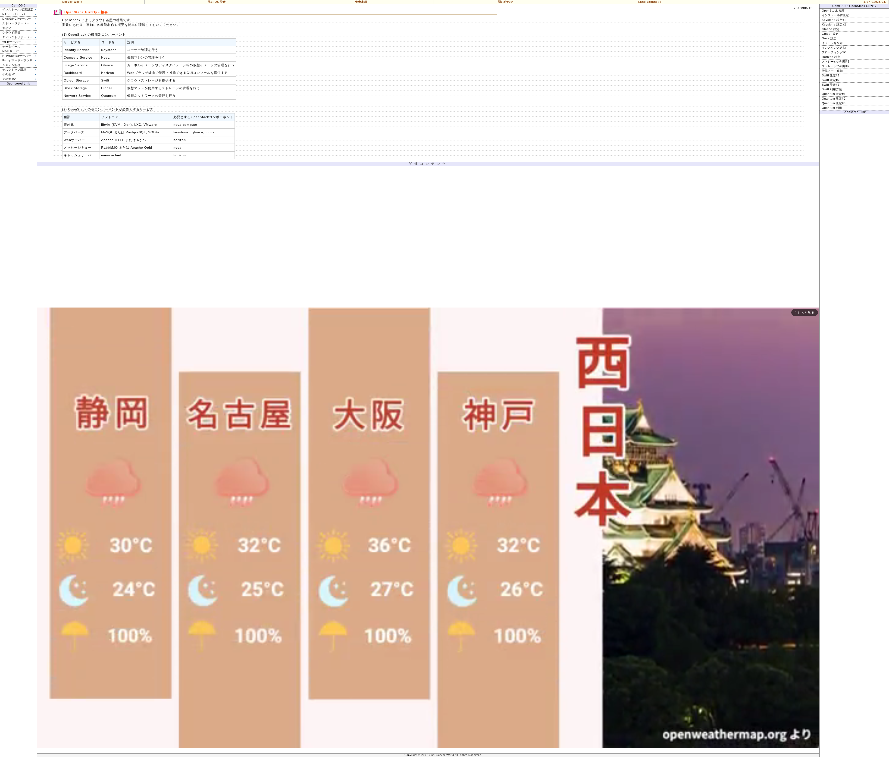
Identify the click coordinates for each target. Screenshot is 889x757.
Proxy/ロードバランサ (17, 60)
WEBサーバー (11, 42)
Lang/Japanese (649, 1)
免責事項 (361, 1)
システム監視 (11, 65)
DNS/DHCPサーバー (16, 18)
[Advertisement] (428, 238)
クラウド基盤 (11, 32)
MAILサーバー (12, 51)
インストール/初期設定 (17, 9)
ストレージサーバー (15, 23)
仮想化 (6, 28)
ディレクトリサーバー (17, 37)
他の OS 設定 (217, 1)
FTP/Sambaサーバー (16, 55)
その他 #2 (9, 79)
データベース (11, 46)
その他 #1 (9, 74)
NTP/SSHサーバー (15, 14)
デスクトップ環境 (14, 69)
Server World (72, 1)
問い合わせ (505, 1)
